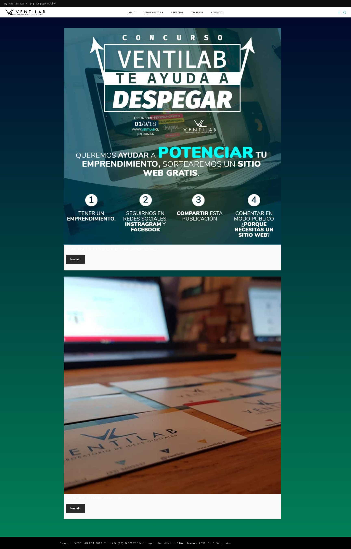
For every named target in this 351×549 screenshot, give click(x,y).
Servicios (177, 12)
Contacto (217, 12)
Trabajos (197, 12)
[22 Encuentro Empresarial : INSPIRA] (172, 385)
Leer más (75, 259)
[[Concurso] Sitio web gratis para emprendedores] (172, 136)
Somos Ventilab (153, 12)
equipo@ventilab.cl (46, 3)
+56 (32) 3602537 (18, 3)
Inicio (131, 12)
